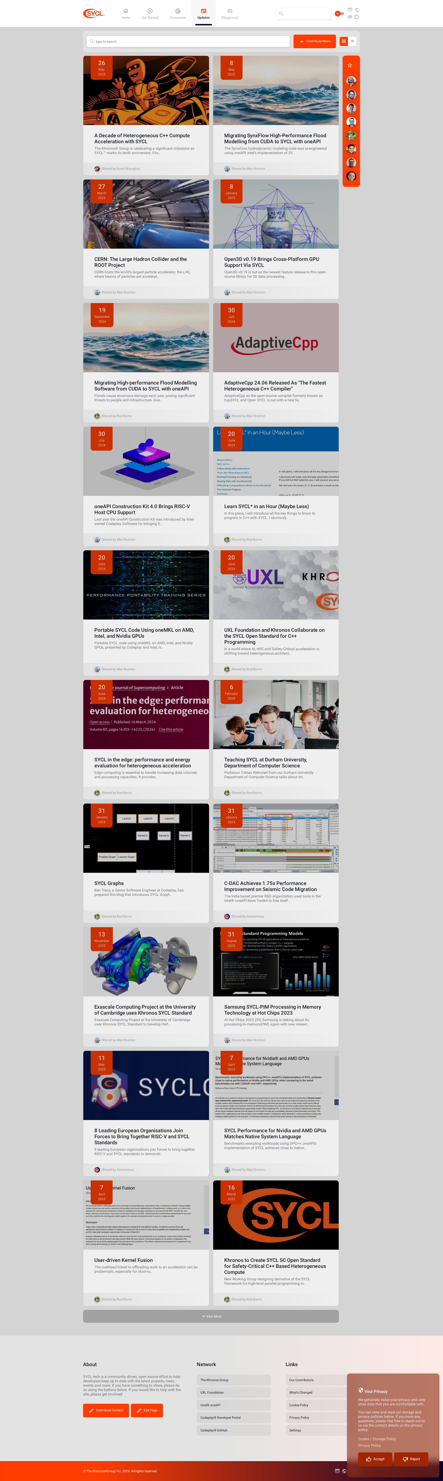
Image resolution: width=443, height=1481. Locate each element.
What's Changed (300, 1392)
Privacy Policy (369, 1445)
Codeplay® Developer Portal (221, 1417)
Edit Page (150, 1410)
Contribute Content (109, 1410)
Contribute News (318, 41)
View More (213, 1316)
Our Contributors (301, 1380)
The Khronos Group (214, 1380)
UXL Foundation (212, 1392)
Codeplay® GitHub (214, 1430)
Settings (295, 1430)
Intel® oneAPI (210, 1405)
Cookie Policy (298, 1405)
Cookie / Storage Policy (377, 1439)
